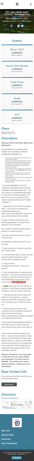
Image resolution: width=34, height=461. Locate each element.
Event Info (6, 439)
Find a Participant (9, 443)
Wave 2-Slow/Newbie (17, 65)
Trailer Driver (17, 82)
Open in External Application (9, 398)
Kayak (17, 98)
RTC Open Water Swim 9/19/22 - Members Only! (17, 13)
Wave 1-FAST (17, 49)
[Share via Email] (18, 25)
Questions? (9, 384)
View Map (18, 405)
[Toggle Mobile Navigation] (2, 4)
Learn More (20, 454)
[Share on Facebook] (11, 25)
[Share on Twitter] (15, 25)
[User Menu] (31, 4)
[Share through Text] (22, 25)
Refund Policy (7, 435)
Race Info (5, 431)
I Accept (17, 458)
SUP (17, 114)
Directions (27, 21)
